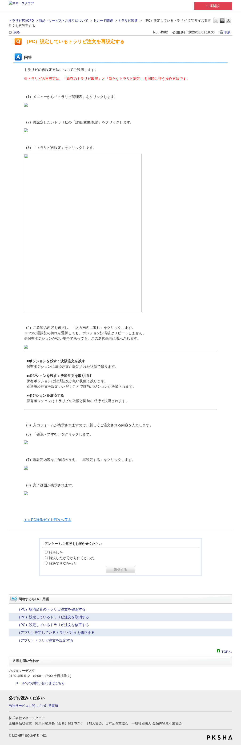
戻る (16, 32)
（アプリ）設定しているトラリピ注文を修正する (56, 633)
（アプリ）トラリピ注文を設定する (45, 640)
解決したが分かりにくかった (72, 558)
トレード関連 (103, 20)
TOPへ (226, 651)
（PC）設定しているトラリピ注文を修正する (53, 625)
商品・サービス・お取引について (63, 20)
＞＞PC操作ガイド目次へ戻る (47, 520)
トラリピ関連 (128, 20)
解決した (56, 552)
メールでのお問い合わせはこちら (40, 683)
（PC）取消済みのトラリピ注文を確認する (51, 609)
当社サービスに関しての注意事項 (33, 706)
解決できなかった (63, 563)
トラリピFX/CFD (21, 20)
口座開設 (213, 6)
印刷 (227, 32)
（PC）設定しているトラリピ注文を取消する (53, 617)
